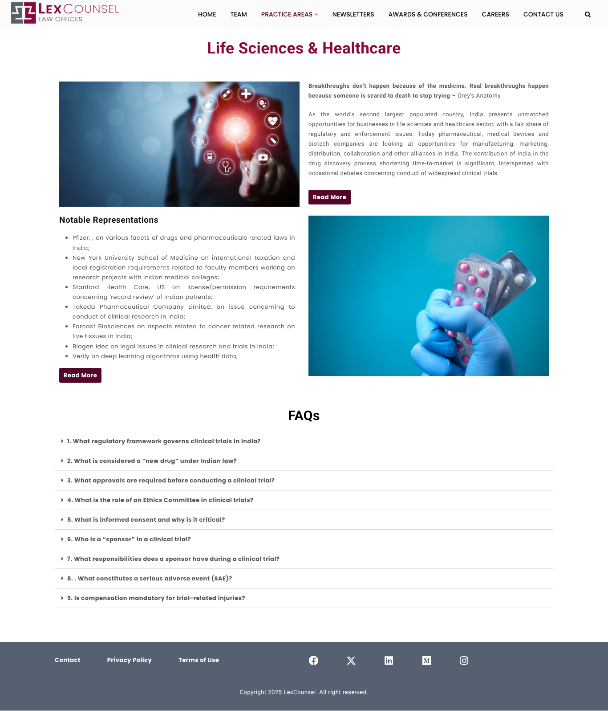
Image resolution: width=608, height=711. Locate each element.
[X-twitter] (351, 660)
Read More (329, 197)
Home (207, 14)
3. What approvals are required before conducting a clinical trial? (171, 480)
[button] (329, 197)
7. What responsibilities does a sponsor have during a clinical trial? (173, 559)
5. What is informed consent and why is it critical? (146, 520)
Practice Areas (287, 14)
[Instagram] (464, 660)
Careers (495, 14)
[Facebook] (314, 660)
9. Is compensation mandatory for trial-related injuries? (156, 598)
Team (238, 14)
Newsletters (353, 14)
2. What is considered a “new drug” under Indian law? (152, 461)
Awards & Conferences (428, 14)
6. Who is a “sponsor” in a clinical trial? (129, 539)
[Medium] (427, 660)
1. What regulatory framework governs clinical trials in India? (164, 441)
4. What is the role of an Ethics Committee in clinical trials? (160, 500)
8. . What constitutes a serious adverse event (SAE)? (149, 578)
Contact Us (543, 14)
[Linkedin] (389, 660)
